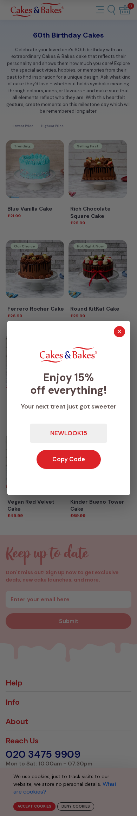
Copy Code (68, 459)
